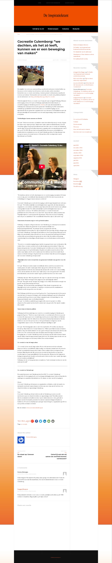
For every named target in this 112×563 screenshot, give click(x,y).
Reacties (77, 184)
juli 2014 (76, 160)
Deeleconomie (78, 124)
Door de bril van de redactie (82, 129)
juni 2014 (76, 163)
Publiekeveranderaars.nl (56, 557)
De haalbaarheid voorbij (81, 59)
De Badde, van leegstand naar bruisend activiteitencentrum (83, 74)
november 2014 (78, 150)
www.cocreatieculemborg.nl (34, 408)
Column (76, 122)
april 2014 (76, 165)
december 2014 (78, 148)
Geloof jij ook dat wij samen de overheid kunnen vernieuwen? (56, 456)
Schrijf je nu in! (69, 2)
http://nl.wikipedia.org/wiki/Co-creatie (43, 97)
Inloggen (76, 179)
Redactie (76, 29)
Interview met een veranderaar (83, 132)
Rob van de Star (78, 78)
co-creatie (24, 424)
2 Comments (63, 60)
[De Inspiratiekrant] (56, 21)
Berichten (78, 181)
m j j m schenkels (78, 83)
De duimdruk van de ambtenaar (83, 52)
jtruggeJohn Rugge (79, 72)
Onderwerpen (53, 29)
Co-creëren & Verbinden (81, 119)
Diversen (76, 127)
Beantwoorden (32, 474)
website (42, 105)
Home (39, 2)
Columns (65, 29)
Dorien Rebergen (31, 437)
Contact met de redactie (53, 2)
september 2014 (78, 155)
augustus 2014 (78, 158)
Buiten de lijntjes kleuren (81, 45)
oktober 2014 (77, 153)
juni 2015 (76, 145)
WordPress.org (78, 186)
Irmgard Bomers (23, 489)
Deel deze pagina (24, 421)
